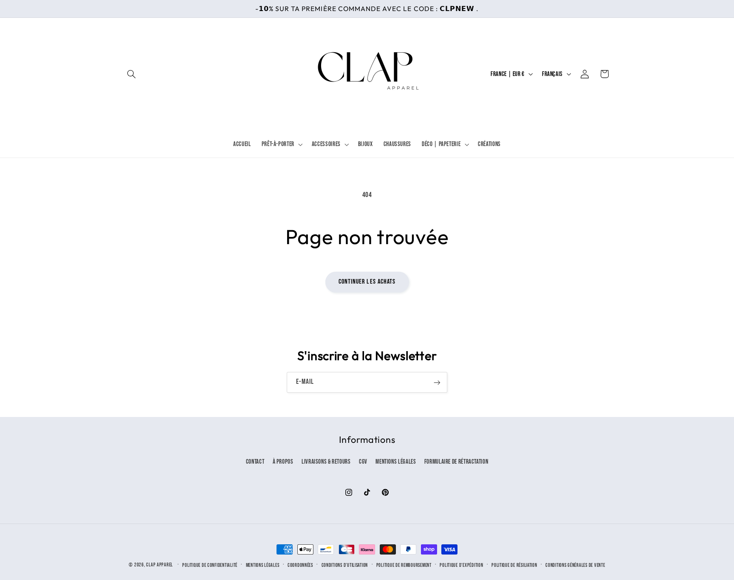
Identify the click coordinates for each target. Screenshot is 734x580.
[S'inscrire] (437, 382)
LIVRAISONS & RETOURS (326, 461)
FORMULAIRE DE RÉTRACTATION (456, 461)
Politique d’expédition (461, 565)
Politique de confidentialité (209, 565)
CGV (363, 461)
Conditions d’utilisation (345, 565)
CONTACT (255, 461)
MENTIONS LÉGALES (395, 461)
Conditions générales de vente (575, 565)
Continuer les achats (367, 282)
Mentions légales (262, 565)
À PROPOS (283, 461)
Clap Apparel (159, 565)
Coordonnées (300, 565)
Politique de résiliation (514, 565)
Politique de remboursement (404, 565)
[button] (131, 74)
